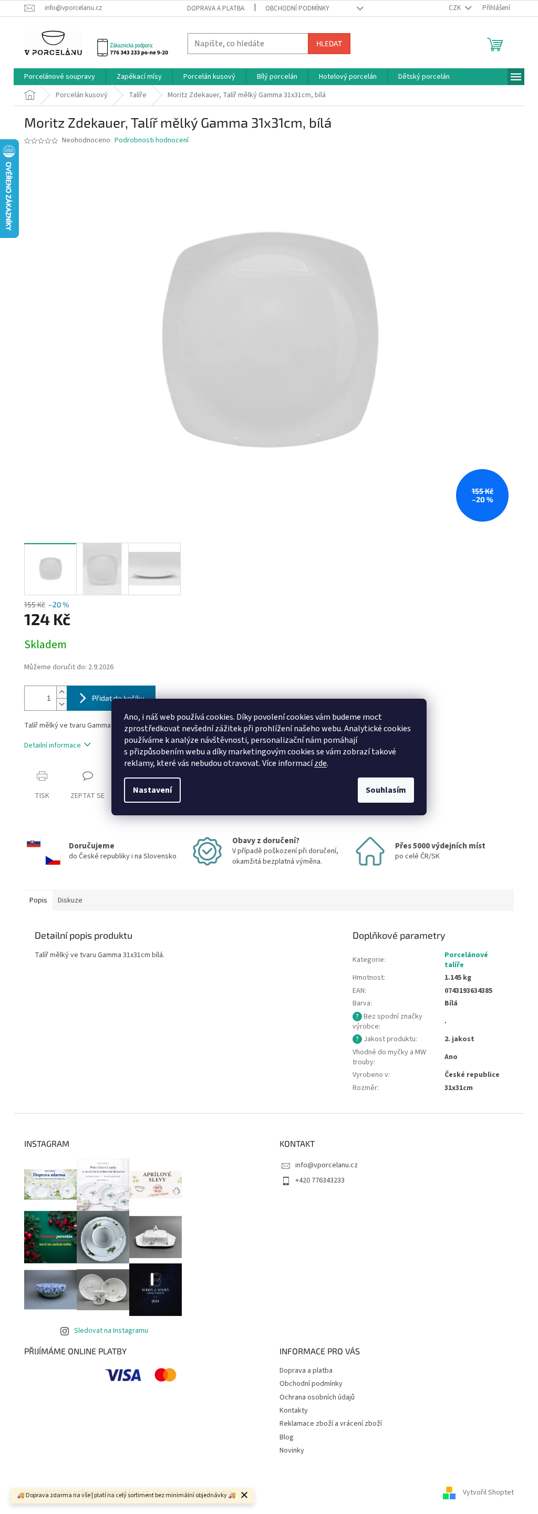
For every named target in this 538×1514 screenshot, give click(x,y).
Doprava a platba (215, 8)
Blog (287, 1437)
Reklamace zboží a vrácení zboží (331, 1423)
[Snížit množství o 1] (61, 704)
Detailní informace (52, 745)
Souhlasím (386, 790)
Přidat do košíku (118, 697)
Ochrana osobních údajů (317, 1397)
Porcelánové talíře (466, 960)
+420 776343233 (320, 1180)
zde (320, 763)
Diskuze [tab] (70, 900)
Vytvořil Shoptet (488, 1492)
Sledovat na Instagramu (111, 1330)
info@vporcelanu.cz (326, 1165)
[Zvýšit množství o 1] (61, 692)
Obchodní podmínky (297, 8)
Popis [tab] (38, 900)
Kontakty (294, 1410)
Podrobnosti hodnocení (152, 141)
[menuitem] (60, 76)
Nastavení (152, 790)
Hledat (329, 43)
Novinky (292, 1450)
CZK (455, 8)
